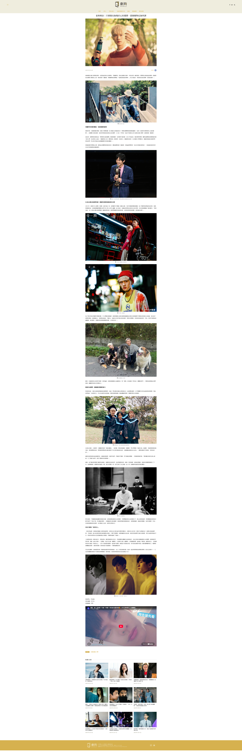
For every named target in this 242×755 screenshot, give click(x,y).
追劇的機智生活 (121, 11)
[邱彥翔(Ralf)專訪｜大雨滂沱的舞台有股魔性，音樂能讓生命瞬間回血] (121, 719)
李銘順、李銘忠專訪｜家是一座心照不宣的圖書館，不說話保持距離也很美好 (144, 705)
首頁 (99, 11)
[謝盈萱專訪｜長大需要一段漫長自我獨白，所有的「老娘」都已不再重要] (121, 670)
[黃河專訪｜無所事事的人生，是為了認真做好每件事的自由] (145, 719)
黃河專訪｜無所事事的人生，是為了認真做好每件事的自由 (145, 729)
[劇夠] (107, 745)
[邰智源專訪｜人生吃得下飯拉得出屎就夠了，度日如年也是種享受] (96, 719)
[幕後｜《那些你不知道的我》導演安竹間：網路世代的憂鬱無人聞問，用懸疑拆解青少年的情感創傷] (96, 695)
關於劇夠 (141, 11)
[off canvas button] (7, 4)
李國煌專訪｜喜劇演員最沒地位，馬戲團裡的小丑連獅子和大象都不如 (145, 680)
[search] (234, 4)
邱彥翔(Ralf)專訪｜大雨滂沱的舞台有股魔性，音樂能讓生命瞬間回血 (120, 729)
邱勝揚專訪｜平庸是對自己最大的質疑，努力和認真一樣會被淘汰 (96, 680)
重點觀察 (134, 11)
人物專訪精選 (93, 651)
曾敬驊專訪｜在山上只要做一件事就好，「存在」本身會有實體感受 (121, 705)
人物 (104, 11)
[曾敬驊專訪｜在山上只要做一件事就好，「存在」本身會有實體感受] (121, 695)
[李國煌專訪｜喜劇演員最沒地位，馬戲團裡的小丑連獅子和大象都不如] (145, 670)
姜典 (97, 651)
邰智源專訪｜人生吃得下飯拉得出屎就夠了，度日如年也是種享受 (96, 729)
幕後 (128, 11)
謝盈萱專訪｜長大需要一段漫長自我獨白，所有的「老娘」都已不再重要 (121, 680)
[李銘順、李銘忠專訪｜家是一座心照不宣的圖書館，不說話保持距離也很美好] (145, 695)
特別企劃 (111, 11)
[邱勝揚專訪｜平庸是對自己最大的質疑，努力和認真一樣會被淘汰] (96, 670)
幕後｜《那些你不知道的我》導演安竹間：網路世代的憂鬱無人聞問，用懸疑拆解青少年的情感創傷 (96, 705)
